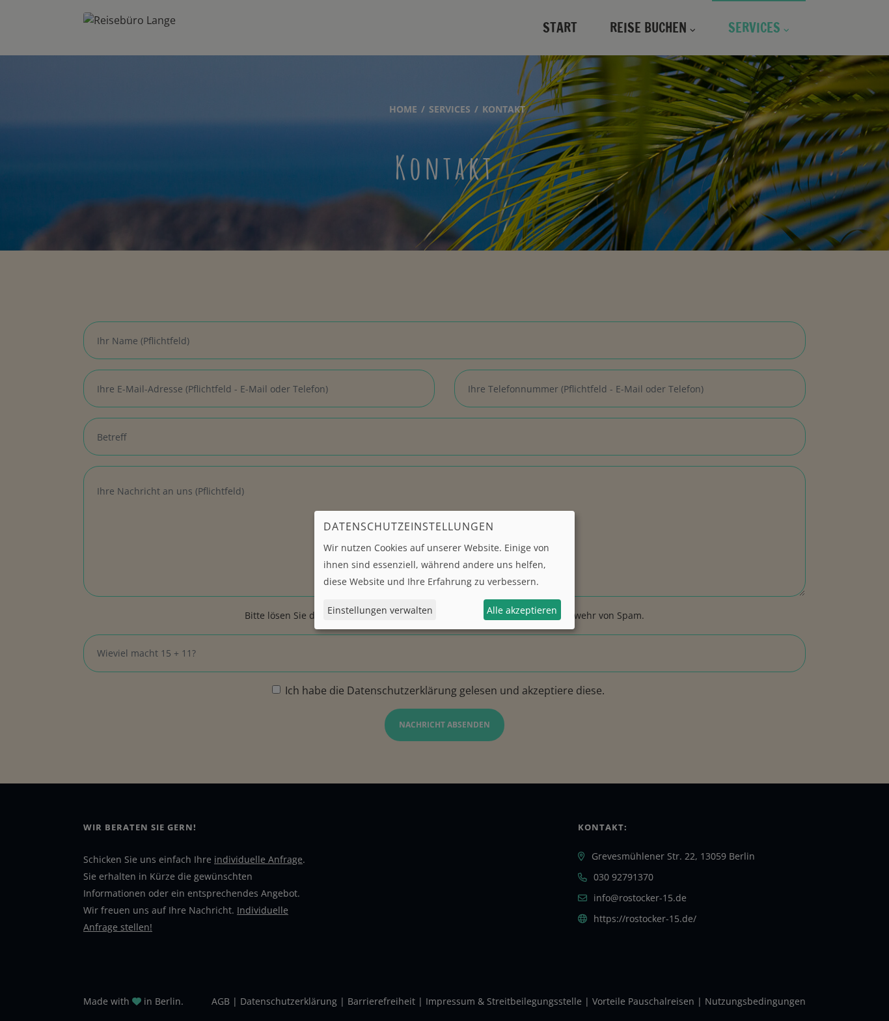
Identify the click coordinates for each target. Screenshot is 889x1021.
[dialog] (444, 570)
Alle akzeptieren (522, 609)
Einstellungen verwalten (380, 609)
